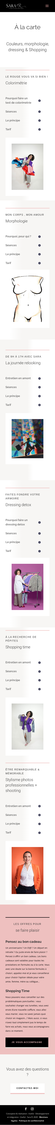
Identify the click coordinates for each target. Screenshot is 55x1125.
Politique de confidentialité (31, 1120)
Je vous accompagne (27, 1042)
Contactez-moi (27, 1088)
